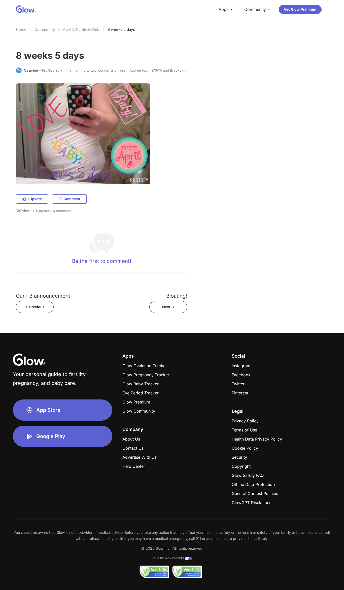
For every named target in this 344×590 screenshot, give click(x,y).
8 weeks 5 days (121, 29)
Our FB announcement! (44, 296)
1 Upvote (34, 199)
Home (21, 29)
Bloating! (176, 296)
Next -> (168, 307)
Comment (71, 199)
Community (45, 29)
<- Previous (35, 307)
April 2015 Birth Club (81, 29)
